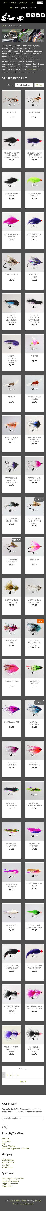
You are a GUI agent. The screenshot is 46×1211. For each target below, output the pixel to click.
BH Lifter (34, 356)
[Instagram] (4, 1126)
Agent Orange (34, 112)
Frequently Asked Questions (13, 1179)
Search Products (8, 1162)
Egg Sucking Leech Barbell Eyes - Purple (11, 1049)
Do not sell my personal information (15, 1149)
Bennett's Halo (11, 275)
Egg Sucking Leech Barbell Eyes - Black (11, 1009)
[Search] (28, 15)
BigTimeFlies (15, 1201)
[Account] (38, 15)
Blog (3, 1144)
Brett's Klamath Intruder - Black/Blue (34, 440)
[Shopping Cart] (33, 15)
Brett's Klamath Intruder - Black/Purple (11, 480)
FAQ (32, 3)
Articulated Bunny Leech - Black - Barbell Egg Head (11, 155)
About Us (5, 1139)
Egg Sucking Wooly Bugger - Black (34, 1049)
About (13, 3)
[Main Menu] (42, 15)
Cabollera (34, 559)
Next (22, 1081)
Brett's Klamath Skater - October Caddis (34, 521)
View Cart (5, 1165)
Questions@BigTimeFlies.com (24, 8)
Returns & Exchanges (10, 1181)
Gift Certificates (8, 1160)
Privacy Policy (7, 1186)
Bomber (11, 397)
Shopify (23, 1201)
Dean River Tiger (11, 681)
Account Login (7, 1167)
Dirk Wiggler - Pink (11, 722)
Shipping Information (10, 1184)
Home (5, 3)
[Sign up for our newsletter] (41, 1118)
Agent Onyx (11, 112)
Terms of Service (8, 1146)
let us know (32, 69)
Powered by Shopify (27, 1204)
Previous (24, 1069)
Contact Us (23, 3)
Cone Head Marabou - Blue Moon (34, 643)
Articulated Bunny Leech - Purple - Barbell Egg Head (34, 155)
